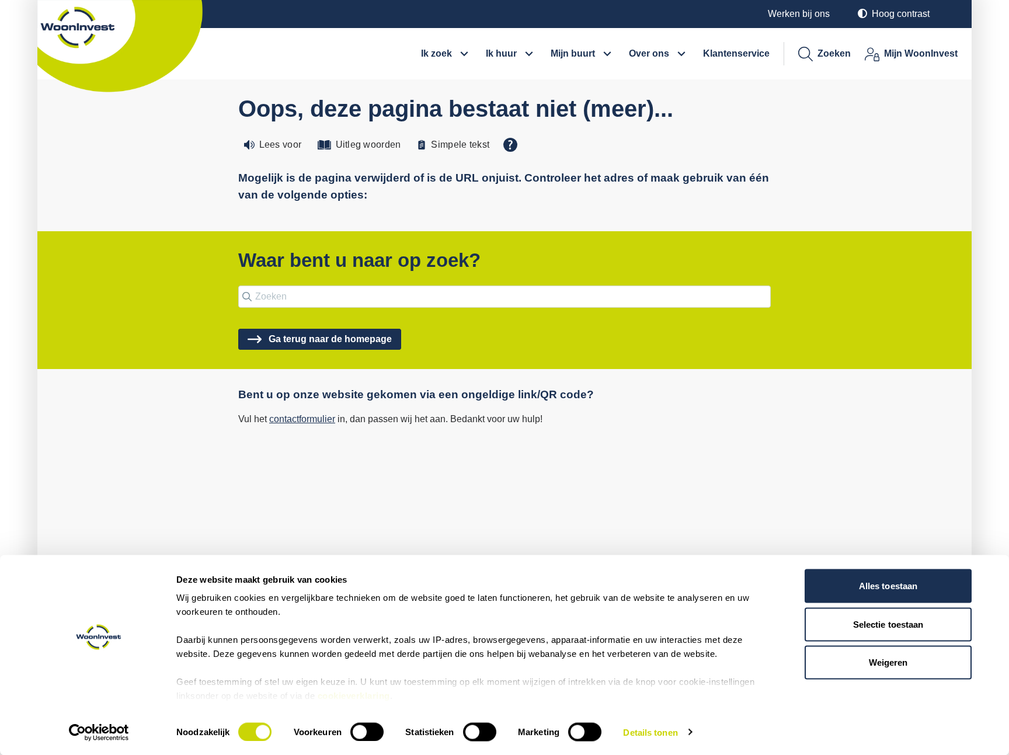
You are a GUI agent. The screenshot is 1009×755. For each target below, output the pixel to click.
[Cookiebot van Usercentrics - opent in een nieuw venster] (99, 732)
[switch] (367, 731)
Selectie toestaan (888, 624)
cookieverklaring (354, 696)
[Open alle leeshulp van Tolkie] (510, 145)
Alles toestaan (888, 586)
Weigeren (888, 662)
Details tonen (650, 732)
